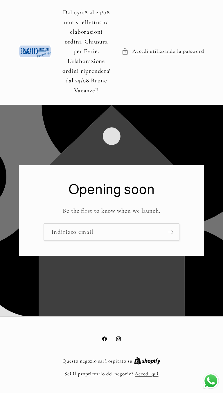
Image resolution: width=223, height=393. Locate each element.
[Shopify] (147, 361)
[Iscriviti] (171, 232)
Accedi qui (146, 374)
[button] (163, 51)
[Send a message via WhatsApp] (211, 381)
